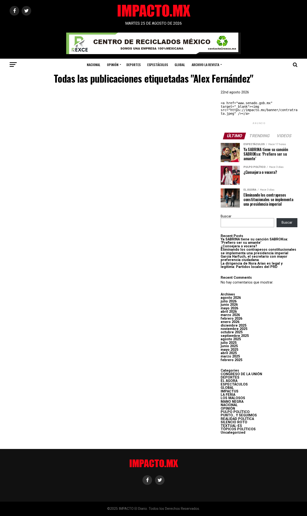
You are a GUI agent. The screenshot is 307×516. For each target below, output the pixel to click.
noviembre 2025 (234, 329)
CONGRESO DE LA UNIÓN (241, 374)
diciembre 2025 (233, 325)
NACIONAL (93, 64)
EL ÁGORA (229, 381)
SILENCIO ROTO (234, 422)
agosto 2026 (231, 298)
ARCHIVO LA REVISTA (205, 64)
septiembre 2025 (235, 336)
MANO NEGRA (232, 402)
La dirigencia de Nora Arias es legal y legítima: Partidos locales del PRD (252, 265)
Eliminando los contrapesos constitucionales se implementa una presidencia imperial (258, 251)
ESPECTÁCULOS (157, 64)
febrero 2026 (231, 319)
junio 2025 (229, 346)
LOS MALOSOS (233, 398)
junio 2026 (229, 305)
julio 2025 (228, 343)
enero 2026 (230, 322)
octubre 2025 (231, 332)
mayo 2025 (229, 350)
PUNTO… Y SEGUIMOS (239, 415)
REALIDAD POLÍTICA (237, 419)
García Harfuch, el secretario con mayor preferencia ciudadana (254, 258)
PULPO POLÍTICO (235, 412)
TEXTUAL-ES (231, 426)
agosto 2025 (231, 339)
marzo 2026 (230, 315)
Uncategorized (233, 433)
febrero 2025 (231, 360)
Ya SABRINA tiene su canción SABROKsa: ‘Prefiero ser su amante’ (254, 241)
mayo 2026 (229, 308)
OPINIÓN (112, 64)
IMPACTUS (229, 391)
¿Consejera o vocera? (239, 246)
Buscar (226, 216)
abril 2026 (229, 312)
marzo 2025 (230, 356)
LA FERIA (228, 395)
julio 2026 (228, 301)
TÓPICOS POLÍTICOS (238, 429)
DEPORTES (133, 64)
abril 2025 (229, 353)
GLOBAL (180, 64)
